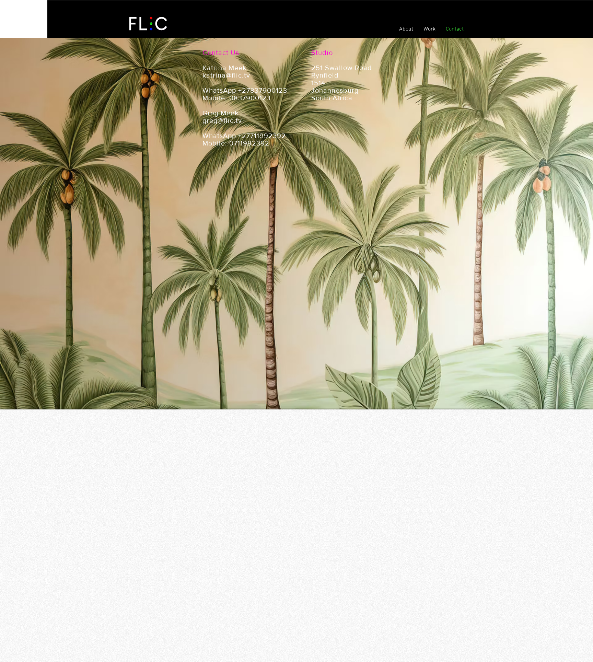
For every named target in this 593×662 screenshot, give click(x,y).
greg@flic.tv (222, 120)
